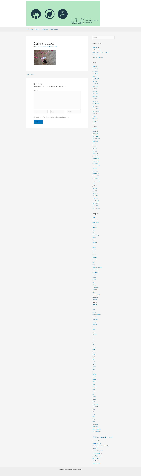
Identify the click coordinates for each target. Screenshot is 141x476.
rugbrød (94, 391)
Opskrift (94, 364)
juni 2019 (95, 89)
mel (93, 344)
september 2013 (96, 181)
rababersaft (95, 379)
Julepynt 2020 (96, 458)
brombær (94, 237)
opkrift (94, 362)
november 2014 (96, 161)
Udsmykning (95, 424)
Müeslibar (94, 354)
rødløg (94, 389)
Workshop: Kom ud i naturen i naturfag (101, 52)
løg (93, 339)
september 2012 (96, 208)
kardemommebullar (97, 314)
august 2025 (95, 66)
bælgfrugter (95, 227)
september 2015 (96, 138)
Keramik (94, 317)
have (94, 282)
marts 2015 (95, 153)
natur (94, 359)
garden (94, 274)
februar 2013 (95, 196)
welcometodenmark (97, 431)
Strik (94, 409)
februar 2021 (95, 76)
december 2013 (96, 173)
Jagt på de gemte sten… (98, 456)
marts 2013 (95, 193)
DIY (28, 29)
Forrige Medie (30, 74)
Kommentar (37, 90)
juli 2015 (94, 143)
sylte (94, 414)
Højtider (94, 292)
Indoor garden (95, 297)
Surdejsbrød (95, 54)
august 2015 (95, 141)
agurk (94, 217)
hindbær (94, 284)
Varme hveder (95, 460)
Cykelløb (94, 250)
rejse (94, 384)
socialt (94, 401)
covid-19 (94, 247)
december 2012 (96, 201)
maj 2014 (95, 168)
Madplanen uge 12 (96, 463)
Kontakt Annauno (54, 29)
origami (94, 367)
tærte (94, 416)
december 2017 (96, 103)
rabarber (94, 381)
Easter (94, 255)
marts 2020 (95, 84)
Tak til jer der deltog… (97, 49)
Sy (93, 411)
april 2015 (95, 151)
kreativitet (95, 324)
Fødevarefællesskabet (97, 267)
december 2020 (96, 79)
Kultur (94, 327)
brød (93, 240)
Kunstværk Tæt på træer (98, 57)
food (93, 262)
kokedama (95, 322)
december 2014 (96, 158)
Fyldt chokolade (96, 272)
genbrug (94, 277)
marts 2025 (95, 69)
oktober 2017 (95, 108)
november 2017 (96, 106)
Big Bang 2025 (45, 29)
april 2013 (95, 191)
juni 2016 (95, 126)
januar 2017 (95, 121)
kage (94, 309)
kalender (94, 312)
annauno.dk (95, 220)
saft (93, 394)
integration (95, 304)
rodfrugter (95, 386)
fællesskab (95, 259)
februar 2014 (95, 171)
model (94, 349)
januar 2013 (95, 198)
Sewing (94, 396)
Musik (94, 357)
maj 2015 (95, 148)
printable (94, 376)
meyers (94, 347)
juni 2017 (95, 116)
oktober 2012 (95, 206)
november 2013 (96, 176)
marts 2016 (95, 131)
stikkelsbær (95, 404)
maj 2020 (95, 81)
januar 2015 (95, 156)
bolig (94, 232)
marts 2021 (95, 74)
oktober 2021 (95, 71)
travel (94, 421)
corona (94, 245)
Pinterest (95, 374)
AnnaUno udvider (96, 47)
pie (93, 372)
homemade (95, 289)
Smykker (94, 399)
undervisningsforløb (97, 429)
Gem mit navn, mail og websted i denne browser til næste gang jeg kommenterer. (53, 117)
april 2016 (95, 128)
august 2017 (95, 113)
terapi (94, 419)
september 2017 (96, 111)
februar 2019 (95, 93)
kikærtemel (95, 319)
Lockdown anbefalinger (97, 453)
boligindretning (96, 235)
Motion (94, 352)
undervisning (95, 426)
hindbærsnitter (96, 287)
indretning (95, 299)
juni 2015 (94, 146)
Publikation (37, 29)
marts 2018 (95, 101)
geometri (94, 279)
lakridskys (95, 334)
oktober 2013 (95, 178)
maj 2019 (95, 91)
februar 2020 (95, 86)
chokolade (95, 242)
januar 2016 (95, 133)
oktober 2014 (95, 163)
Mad (32, 29)
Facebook (95, 257)
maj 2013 (95, 188)
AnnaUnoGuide (96, 222)
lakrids (94, 332)
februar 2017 (95, 118)
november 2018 (96, 96)
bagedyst (94, 225)
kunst (94, 329)
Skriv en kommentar (38, 46)
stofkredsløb (95, 406)
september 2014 (96, 166)
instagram (95, 302)
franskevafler (95, 269)
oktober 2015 (95, 136)
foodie (94, 265)
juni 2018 (95, 98)
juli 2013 (94, 183)
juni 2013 (95, 186)
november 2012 (96, 203)
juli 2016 (94, 123)
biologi (94, 230)
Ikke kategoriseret (96, 294)
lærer (94, 337)
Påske (94, 369)
